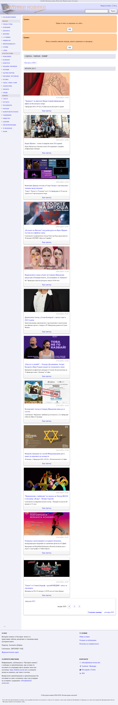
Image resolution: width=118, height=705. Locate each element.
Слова (5, 50)
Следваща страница (95, 612)
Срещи (5, 92)
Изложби (6, 69)
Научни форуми (8, 73)
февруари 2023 (30, 601)
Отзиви (5, 47)
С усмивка (6, 37)
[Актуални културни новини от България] (24, 8)
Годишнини (7, 115)
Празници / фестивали (11, 76)
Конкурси (6, 63)
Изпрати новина (106, 6)
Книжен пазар (67, 1)
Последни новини (9, 17)
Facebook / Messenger (89, 666)
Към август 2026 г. (31, 63)
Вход (115, 6)
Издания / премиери (10, 66)
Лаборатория (7, 86)
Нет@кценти (7, 105)
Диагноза (6, 30)
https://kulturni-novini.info (19, 670)
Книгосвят (59, 1)
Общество (6, 118)
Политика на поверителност (89, 644)
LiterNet (42, 1)
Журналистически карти (10, 652)
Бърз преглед (46, 111)
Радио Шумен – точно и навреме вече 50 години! (43, 143)
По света (6, 102)
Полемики (6, 27)
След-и (5, 98)
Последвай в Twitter (89, 670)
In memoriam (7, 128)
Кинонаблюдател (9, 44)
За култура (75, 1)
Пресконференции (9, 125)
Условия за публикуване (87, 640)
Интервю (6, 34)
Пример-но (6, 40)
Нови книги (7, 56)
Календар (6, 60)
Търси (113, 11)
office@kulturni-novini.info (91, 662)
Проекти (6, 89)
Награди (6, 108)
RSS (83, 673)
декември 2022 (109, 612)
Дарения (6, 121)
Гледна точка (8, 24)
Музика (5, 79)
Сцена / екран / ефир (10, 82)
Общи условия (84, 637)
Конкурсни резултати (10, 111)
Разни (5, 131)
